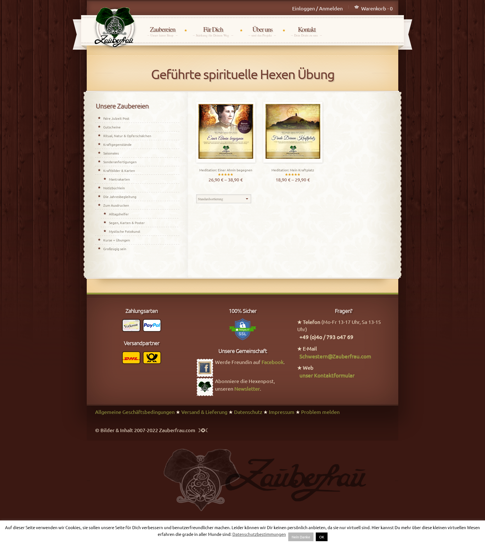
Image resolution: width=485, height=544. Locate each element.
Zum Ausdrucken (116, 205)
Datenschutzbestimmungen (259, 534)
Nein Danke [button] (301, 536)
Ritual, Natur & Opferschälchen (127, 135)
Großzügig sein (114, 248)
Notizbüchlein (114, 188)
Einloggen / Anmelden (317, 8)
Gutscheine (112, 127)
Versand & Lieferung (204, 412)
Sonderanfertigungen (120, 162)
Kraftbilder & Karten (119, 170)
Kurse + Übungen (116, 240)
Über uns (262, 31)
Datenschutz (248, 412)
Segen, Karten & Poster (127, 222)
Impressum (281, 412)
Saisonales (111, 153)
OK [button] (321, 536)
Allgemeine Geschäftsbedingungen (135, 412)
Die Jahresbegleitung (119, 196)
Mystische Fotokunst (124, 231)
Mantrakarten (119, 179)
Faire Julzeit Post (116, 118)
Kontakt (306, 31)
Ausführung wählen (225, 161)
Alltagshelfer (119, 214)
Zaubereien (162, 31)
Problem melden (320, 412)
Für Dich (213, 31)
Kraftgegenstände (117, 144)
